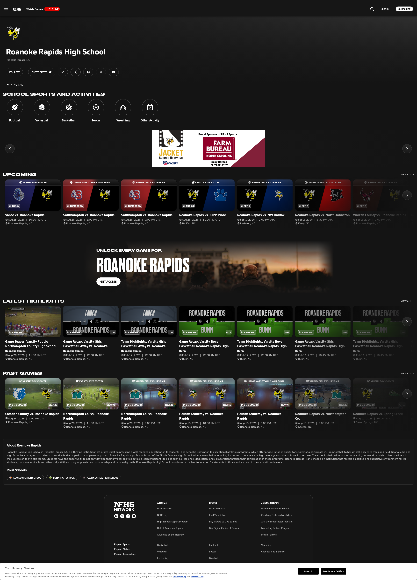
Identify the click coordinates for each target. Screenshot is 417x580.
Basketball (162, 545)
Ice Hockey (163, 558)
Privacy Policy (179, 576)
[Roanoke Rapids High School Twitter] (101, 72)
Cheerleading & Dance (273, 551)
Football (213, 545)
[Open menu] (6, 10)
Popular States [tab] (121, 549)
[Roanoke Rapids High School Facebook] (88, 72)
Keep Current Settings (333, 571)
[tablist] (130, 549)
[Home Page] (7, 85)
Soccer (212, 551)
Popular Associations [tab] (125, 554)
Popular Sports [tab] (121, 544)
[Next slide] (407, 148)
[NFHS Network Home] (17, 10)
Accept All (308, 571)
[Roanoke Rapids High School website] (63, 72)
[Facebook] (116, 516)
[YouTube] (134, 516)
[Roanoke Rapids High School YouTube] (114, 72)
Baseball (213, 558)
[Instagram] (128, 516)
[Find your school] (372, 9)
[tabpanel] (230, 551)
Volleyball (162, 551)
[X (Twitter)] (122, 516)
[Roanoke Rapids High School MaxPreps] (76, 72)
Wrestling (266, 545)
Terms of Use (197, 576)
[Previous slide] (10, 148)
